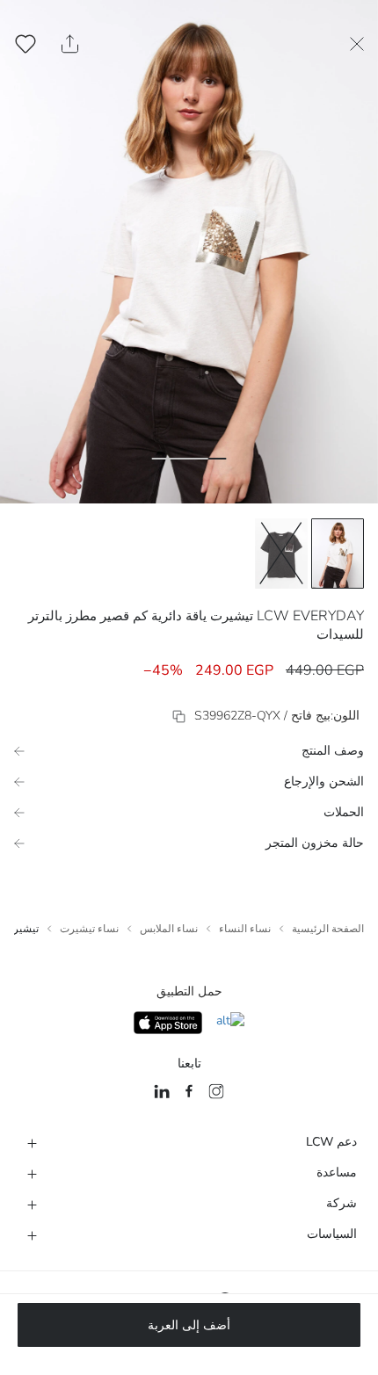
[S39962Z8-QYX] (179, 716)
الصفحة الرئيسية (328, 929)
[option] (337, 553)
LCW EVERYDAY (310, 616)
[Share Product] (70, 44)
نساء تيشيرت (89, 929)
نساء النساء (245, 929)
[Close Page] (357, 44)
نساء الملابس (169, 929)
